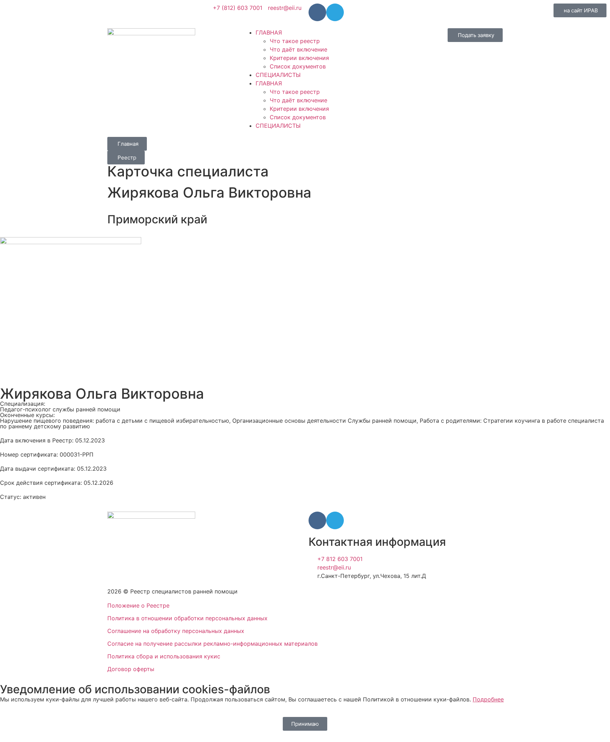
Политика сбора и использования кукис (163, 656)
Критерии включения (299, 57)
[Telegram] (335, 12)
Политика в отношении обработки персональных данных (187, 618)
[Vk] (317, 12)
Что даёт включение (298, 49)
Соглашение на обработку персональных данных (175, 630)
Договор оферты (130, 668)
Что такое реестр (295, 40)
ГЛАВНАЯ (269, 32)
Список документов (298, 66)
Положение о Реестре (138, 605)
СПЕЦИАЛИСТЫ (278, 74)
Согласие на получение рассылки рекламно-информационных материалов (212, 643)
